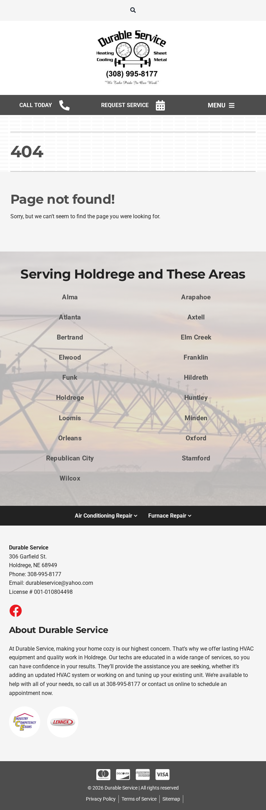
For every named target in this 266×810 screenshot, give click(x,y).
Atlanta (70, 317)
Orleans (70, 438)
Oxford (196, 438)
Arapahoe (196, 297)
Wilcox (70, 478)
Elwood (70, 357)
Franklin (196, 357)
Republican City (70, 458)
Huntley (196, 398)
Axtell (196, 317)
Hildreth (196, 377)
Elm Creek (196, 337)
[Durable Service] (133, 30)
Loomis (70, 418)
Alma (70, 297)
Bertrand (70, 337)
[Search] (133, 10)
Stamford (196, 458)
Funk (69, 377)
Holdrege (70, 398)
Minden (196, 418)
